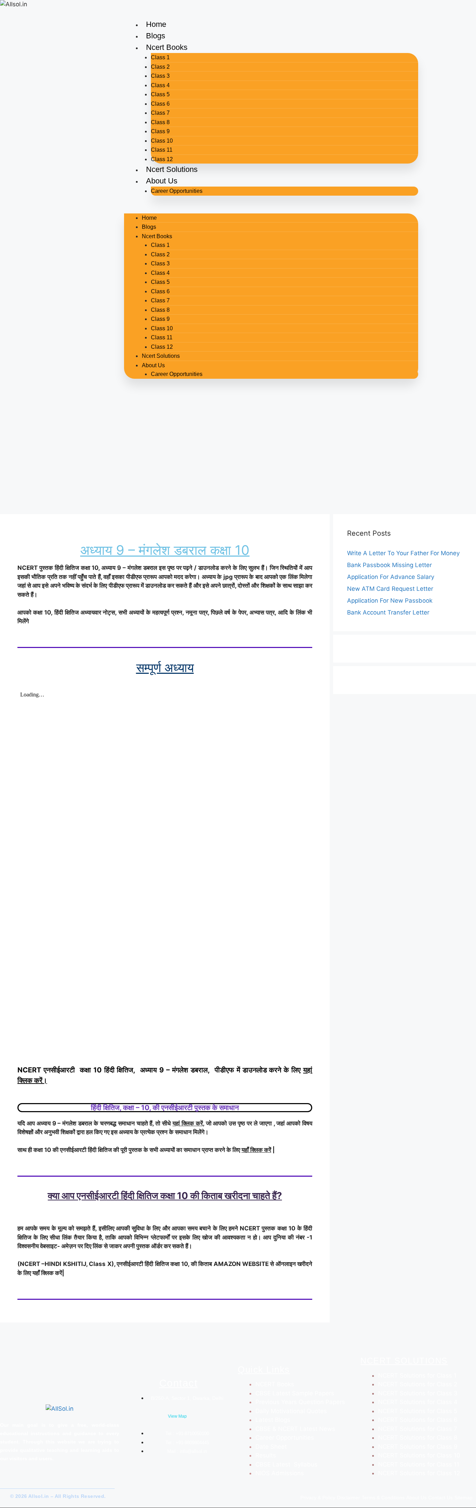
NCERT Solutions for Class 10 (419, 1455)
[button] (271, 208)
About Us (161, 180)
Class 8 (160, 122)
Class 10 (162, 141)
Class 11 (161, 150)
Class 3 (160, 76)
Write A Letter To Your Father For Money (403, 553)
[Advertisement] (238, 458)
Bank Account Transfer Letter (388, 612)
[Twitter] (9, 1482)
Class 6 (160, 104)
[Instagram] (21, 1482)
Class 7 (160, 113)
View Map (177, 1416)
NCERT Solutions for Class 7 (417, 1428)
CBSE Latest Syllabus (286, 1464)
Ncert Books (166, 47)
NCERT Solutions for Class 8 (417, 1437)
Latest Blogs (272, 1419)
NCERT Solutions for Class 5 (417, 1411)
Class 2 (160, 67)
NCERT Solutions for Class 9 (418, 1446)
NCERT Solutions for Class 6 (418, 1419)
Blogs (155, 35)
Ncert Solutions (172, 169)
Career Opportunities (176, 191)
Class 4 (160, 85)
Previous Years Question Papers (300, 1401)
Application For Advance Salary (390, 576)
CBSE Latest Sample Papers (294, 1393)
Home (156, 24)
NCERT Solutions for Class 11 (418, 1464)
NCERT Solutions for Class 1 (417, 1375)
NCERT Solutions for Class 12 (419, 1473)
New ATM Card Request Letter (390, 588)
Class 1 (160, 57)
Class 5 (160, 94)
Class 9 (160, 131)
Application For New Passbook (389, 600)
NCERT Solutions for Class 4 (418, 1401)
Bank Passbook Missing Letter (389, 564)
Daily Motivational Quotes (291, 1411)
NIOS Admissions (279, 1473)
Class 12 (162, 159)
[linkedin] (33, 1482)
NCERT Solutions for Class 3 (418, 1393)
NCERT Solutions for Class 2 (417, 1384)
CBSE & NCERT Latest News (295, 1428)
